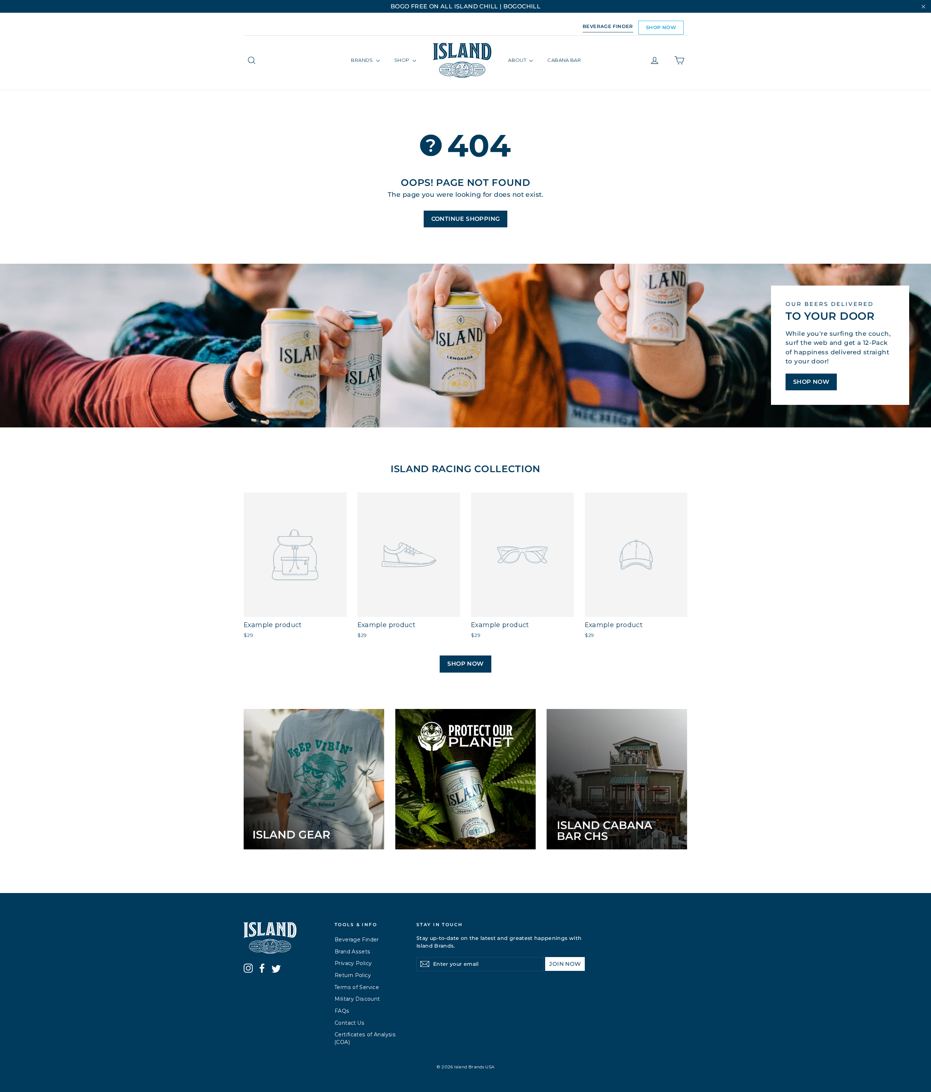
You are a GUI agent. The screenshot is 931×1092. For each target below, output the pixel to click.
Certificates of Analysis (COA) (365, 1038)
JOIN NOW (565, 963)
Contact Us (350, 1023)
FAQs (342, 1011)
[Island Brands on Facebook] (262, 969)
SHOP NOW (661, 27)
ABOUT (517, 60)
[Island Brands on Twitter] (276, 970)
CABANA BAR (564, 60)
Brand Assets (353, 951)
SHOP (402, 60)
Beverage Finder (357, 939)
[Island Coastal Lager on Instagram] (248, 969)
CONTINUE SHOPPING (465, 218)
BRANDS (362, 60)
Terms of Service (357, 987)
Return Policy (353, 975)
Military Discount (357, 999)
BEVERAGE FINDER (608, 26)
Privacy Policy (353, 963)
